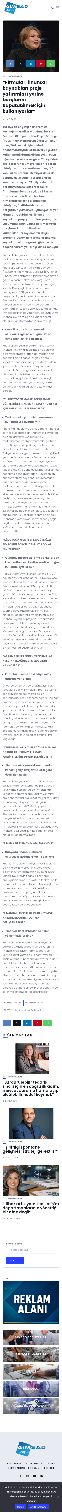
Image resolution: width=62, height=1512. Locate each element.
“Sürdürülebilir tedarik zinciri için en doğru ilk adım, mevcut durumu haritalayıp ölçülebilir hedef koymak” (31, 1088)
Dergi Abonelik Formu (23, 1468)
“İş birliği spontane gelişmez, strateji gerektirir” (30, 1149)
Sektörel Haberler (31, 1354)
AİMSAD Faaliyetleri (31, 1337)
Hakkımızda (34, 1463)
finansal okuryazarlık (34, 1002)
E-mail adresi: (14, 1243)
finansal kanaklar (12, 1002)
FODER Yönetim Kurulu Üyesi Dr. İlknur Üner (24, 1010)
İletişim (49, 1468)
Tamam (20, 1507)
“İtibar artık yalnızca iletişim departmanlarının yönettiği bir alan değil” (31, 1208)
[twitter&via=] (20, 63)
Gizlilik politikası (38, 1507)
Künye (50, 1463)
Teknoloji (31, 1388)
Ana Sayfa (14, 1463)
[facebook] (10, 63)
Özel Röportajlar (12, 76)
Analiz (31, 1371)
